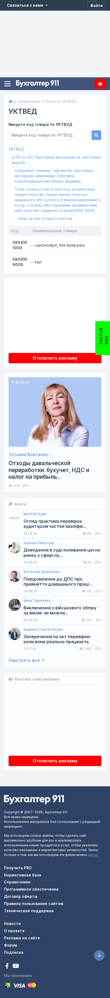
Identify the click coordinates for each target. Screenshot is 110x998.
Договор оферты (20, 896)
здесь (92, 855)
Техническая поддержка (29, 910)
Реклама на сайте (22, 938)
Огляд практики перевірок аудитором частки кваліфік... (54, 524)
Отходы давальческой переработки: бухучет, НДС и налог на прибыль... (49, 470)
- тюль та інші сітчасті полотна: (44, 218)
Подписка (100, 84)
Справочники (17, 882)
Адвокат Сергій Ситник (43, 629)
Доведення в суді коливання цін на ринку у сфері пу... (61, 553)
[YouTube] (15, 966)
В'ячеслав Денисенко (41, 572)
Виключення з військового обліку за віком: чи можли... (59, 610)
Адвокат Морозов (38, 543)
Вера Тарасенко (36, 600)
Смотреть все (25, 660)
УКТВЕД (16, 149)
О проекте (14, 930)
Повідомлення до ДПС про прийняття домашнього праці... (57, 582)
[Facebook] (7, 966)
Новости (12, 923)
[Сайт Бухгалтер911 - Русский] (34, 799)
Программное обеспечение (31, 889)
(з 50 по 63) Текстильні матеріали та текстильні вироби (56, 160)
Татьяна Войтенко (29, 454)
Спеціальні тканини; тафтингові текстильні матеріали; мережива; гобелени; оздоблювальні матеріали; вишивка (54, 175)
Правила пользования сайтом (33, 903)
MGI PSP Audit (34, 514)
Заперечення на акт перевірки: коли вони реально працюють (57, 639)
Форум (10, 945)
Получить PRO (18, 868)
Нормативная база (22, 875)
